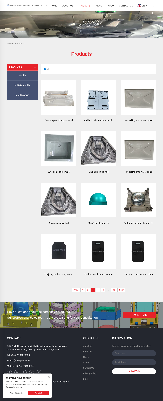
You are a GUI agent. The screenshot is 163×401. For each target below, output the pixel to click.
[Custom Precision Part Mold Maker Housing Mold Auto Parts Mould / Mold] (58, 97)
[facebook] (9, 372)
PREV (76, 290)
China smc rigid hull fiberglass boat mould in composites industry (99, 173)
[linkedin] (24, 372)
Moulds (22, 75)
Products (84, 5)
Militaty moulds (22, 85)
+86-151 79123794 (24, 366)
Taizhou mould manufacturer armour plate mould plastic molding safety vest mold (98, 275)
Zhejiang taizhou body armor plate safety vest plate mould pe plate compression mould (58, 275)
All (47, 69)
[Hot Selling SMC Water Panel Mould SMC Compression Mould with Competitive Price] (138, 97)
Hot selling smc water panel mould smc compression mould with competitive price (138, 121)
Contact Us (126, 5)
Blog (85, 379)
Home (54, 5)
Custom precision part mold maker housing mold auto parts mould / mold (59, 121)
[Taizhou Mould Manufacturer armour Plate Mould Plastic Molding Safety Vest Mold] (98, 251)
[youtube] (16, 372)
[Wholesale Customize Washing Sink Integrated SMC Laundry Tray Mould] (58, 148)
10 (114, 290)
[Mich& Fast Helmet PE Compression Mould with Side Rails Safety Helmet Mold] (98, 200)
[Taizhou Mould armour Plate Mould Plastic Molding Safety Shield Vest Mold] (138, 251)
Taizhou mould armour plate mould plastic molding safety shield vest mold (138, 275)
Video (110, 5)
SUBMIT (132, 371)
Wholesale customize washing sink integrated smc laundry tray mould (58, 173)
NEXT (121, 290)
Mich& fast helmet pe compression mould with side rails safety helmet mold (98, 224)
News (99, 5)
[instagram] (39, 372)
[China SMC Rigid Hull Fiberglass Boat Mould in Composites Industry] (98, 148)
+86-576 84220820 (20, 355)
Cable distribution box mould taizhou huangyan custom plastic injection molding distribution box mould (98, 121)
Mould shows (22, 95)
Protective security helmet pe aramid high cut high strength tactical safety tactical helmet (138, 224)
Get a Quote (140, 315)
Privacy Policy (90, 373)
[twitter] (31, 372)
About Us (67, 5)
